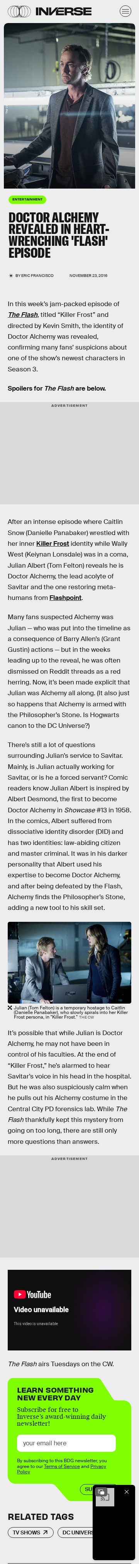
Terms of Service (62, 1466)
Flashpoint (65, 598)
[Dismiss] (126, 1491)
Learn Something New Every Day (55, 1393)
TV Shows (26, 1532)
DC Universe (80, 1532)
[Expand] (101, 1491)
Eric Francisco (37, 275)
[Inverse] (64, 11)
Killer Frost (52, 544)
